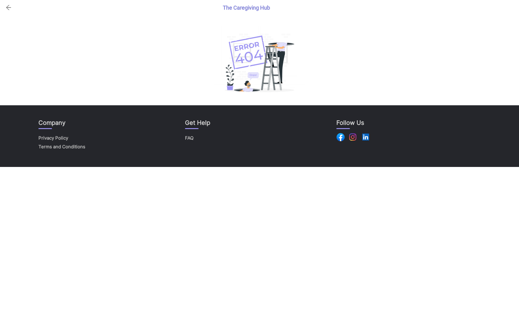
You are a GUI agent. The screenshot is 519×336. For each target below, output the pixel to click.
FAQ (189, 138)
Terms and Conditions (61, 147)
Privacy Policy (53, 138)
